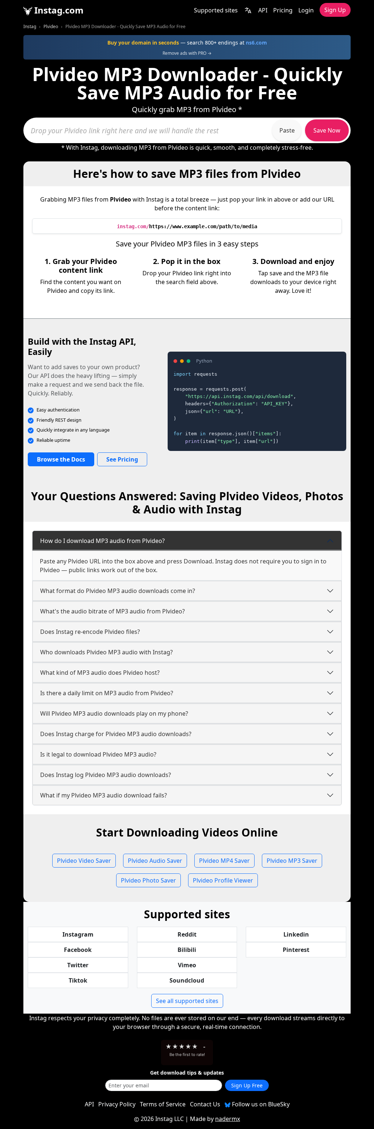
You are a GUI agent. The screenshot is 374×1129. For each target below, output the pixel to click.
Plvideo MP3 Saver (292, 861)
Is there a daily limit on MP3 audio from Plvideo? (106, 693)
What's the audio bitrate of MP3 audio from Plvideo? (112, 611)
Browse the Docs (61, 459)
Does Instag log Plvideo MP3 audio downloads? (105, 775)
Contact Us (205, 1104)
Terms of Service (163, 1104)
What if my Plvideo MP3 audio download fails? (103, 795)
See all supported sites (187, 1001)
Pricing (283, 10)
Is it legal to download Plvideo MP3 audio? (98, 754)
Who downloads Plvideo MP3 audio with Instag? (106, 652)
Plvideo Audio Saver (155, 861)
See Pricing (122, 459)
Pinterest (296, 950)
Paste (287, 130)
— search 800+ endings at (187, 42)
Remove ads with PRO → (187, 53)
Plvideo (50, 26)
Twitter (77, 965)
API (262, 10)
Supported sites (216, 10)
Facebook (78, 950)
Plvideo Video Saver (84, 861)
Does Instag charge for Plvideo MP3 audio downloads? (115, 734)
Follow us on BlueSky (260, 1104)
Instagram (78, 934)
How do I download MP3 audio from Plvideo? (102, 541)
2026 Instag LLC (162, 1119)
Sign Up (335, 10)
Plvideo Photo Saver (148, 880)
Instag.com (58, 10)
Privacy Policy (117, 1104)
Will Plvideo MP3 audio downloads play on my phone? (114, 713)
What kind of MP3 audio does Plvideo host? (100, 673)
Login (306, 10)
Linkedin (296, 934)
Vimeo (187, 965)
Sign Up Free (247, 1085)
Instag (29, 26)
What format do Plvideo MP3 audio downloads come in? (117, 591)
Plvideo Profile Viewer (223, 880)
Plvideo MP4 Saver (224, 861)
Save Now (326, 130)
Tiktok (78, 980)
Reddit (187, 934)
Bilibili (187, 950)
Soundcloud (186, 980)
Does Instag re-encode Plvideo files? (90, 632)
